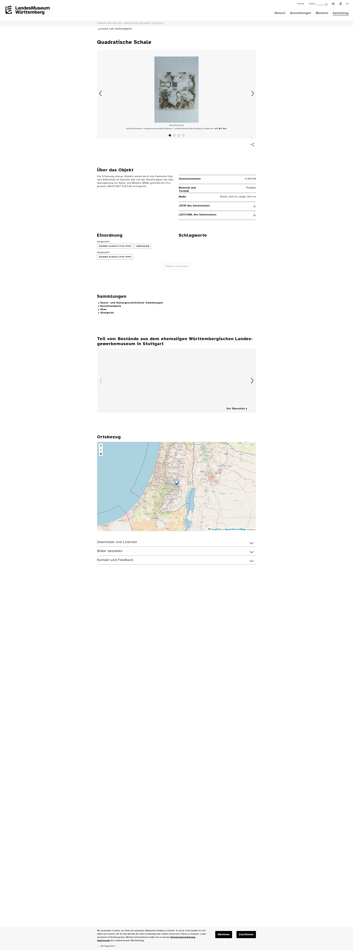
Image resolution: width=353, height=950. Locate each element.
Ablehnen (224, 934)
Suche (312, 4)
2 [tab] (174, 135)
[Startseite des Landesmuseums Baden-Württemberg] (28, 12)
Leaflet (216, 529)
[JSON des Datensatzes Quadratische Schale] (254, 205)
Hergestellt (103, 241)
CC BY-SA (220, 129)
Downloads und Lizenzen (117, 542)
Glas (103, 309)
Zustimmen (246, 934)
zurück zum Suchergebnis (116, 29)
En (347, 4)
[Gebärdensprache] (340, 4)
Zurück (100, 93)
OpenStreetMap (235, 529)
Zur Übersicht (235, 408)
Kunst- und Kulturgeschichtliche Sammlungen (131, 303)
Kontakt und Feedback (115, 560)
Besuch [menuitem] (280, 13)
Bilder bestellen (110, 551)
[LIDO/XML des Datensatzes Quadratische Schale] (254, 214)
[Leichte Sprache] (333, 4)
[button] (176, 483)
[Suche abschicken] (326, 4)
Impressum (103, 940)
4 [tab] (183, 135)
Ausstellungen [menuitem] (300, 13)
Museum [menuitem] (322, 13)
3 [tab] (179, 135)
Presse (300, 4)
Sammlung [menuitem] (341, 13)
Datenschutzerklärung (182, 937)
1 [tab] (170, 135)
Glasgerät (107, 312)
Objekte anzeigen (176, 266)
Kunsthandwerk (110, 306)
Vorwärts (252, 93)
